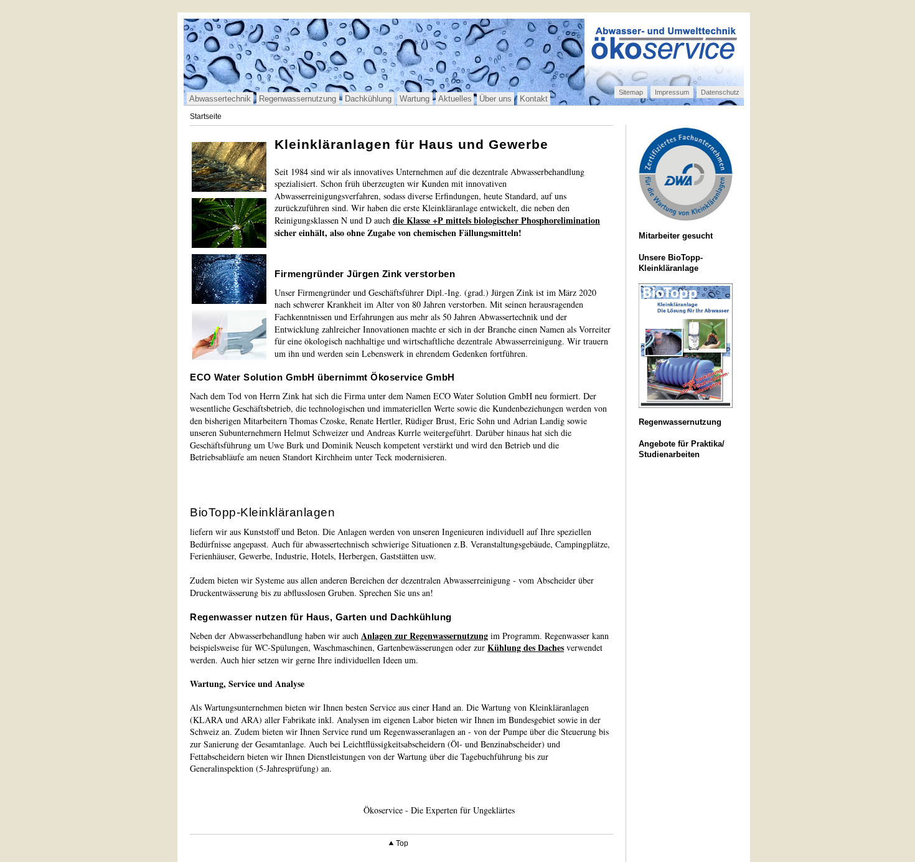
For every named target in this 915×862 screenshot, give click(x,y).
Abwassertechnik (220, 98)
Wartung (414, 98)
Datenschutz (720, 92)
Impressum (672, 92)
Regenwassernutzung (297, 98)
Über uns (495, 98)
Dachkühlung (368, 98)
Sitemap (631, 92)
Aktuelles (455, 98)
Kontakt (534, 98)
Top (402, 843)
